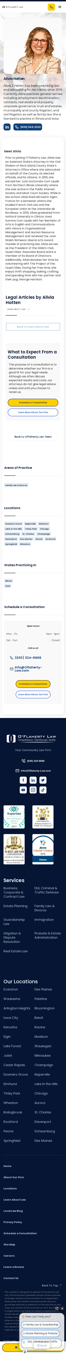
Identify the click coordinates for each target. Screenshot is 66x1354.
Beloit (38, 1018)
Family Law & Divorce (44, 908)
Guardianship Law (14, 922)
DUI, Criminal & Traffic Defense (46, 890)
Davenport (42, 1122)
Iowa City (11, 1018)
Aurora (39, 1103)
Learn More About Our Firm (33, 412)
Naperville (42, 1074)
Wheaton (11, 1103)
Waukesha (12, 999)
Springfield (12, 1141)
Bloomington (44, 1008)
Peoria (8, 1131)
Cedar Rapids (14, 1065)
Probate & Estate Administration (47, 935)
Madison (41, 1037)
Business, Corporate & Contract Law (14, 892)
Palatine (40, 999)
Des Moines (43, 1141)
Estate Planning (15, 906)
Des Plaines (43, 989)
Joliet (8, 1056)
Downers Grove (16, 1074)
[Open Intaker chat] (25, 1352)
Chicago (41, 1093)
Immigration (44, 920)
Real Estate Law (16, 951)
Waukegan (42, 1046)
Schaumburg (44, 1131)
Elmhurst (10, 1084)
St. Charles (42, 1112)
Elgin (7, 1037)
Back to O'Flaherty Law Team (32, 436)
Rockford (11, 1122)
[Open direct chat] (56, 1308)
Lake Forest (12, 1046)
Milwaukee (42, 1056)
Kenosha (10, 1027)
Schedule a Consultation (33, 402)
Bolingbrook (13, 1112)
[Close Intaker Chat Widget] (62, 1308)
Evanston (11, 989)
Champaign (43, 1065)
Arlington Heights (17, 1008)
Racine (39, 1027)
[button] (59, 7)
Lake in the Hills (46, 1084)
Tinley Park (12, 1093)
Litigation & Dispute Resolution (12, 937)
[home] (13, 7)
